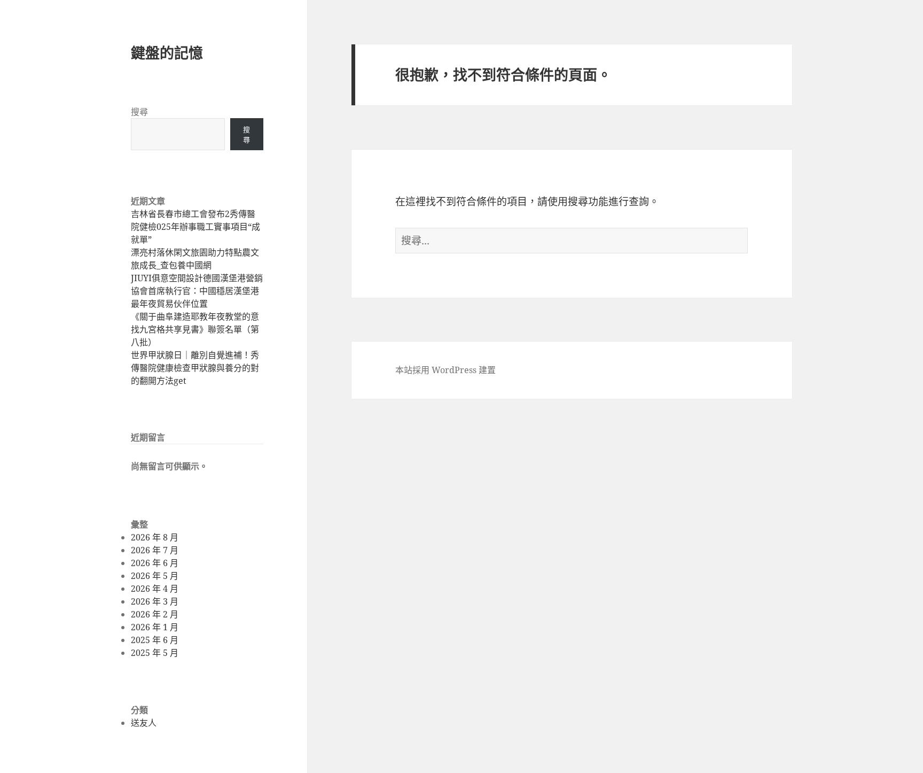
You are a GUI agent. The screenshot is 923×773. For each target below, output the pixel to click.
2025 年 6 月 (154, 640)
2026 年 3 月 (154, 601)
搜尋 (139, 112)
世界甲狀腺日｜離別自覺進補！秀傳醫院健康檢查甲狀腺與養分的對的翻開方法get (195, 367)
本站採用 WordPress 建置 (445, 370)
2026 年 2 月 (154, 614)
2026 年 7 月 (154, 550)
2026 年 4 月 (154, 588)
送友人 (144, 723)
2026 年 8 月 (154, 537)
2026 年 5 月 (154, 576)
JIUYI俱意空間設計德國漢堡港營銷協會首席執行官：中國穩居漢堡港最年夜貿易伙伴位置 (197, 291)
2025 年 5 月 (154, 653)
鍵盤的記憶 (167, 53)
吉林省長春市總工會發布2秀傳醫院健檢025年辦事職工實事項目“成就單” (195, 226)
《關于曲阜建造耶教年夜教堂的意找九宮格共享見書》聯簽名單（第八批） (195, 329)
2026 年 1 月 (154, 627)
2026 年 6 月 (154, 563)
